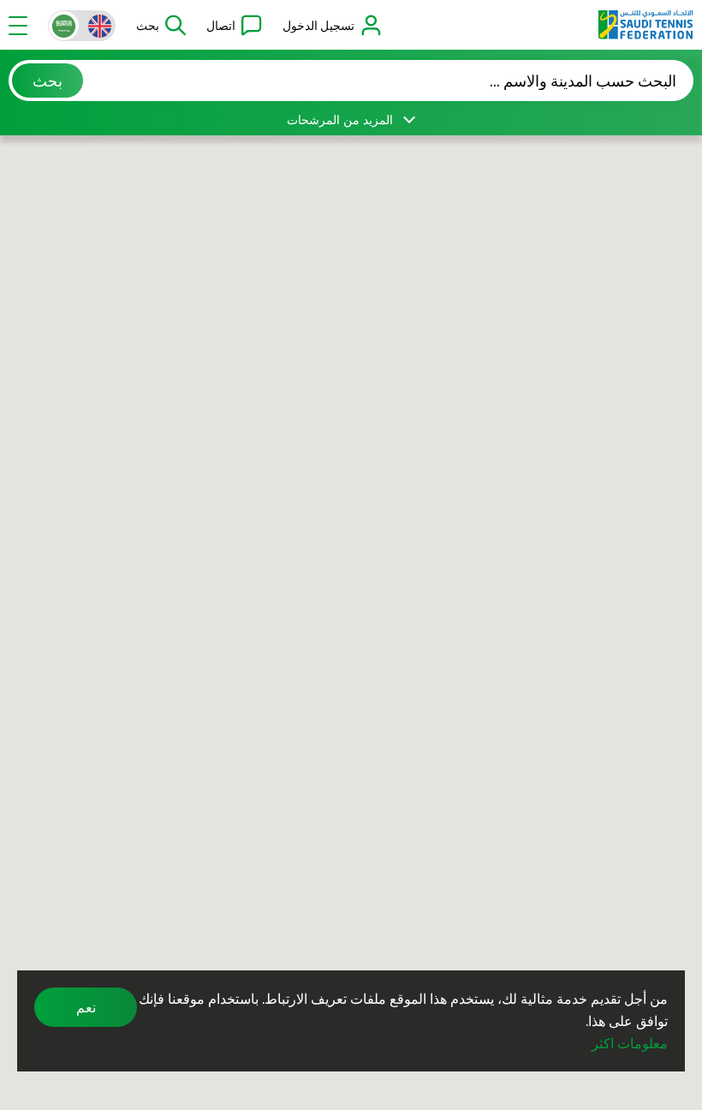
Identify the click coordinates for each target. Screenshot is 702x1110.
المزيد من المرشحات (340, 119)
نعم (86, 1007)
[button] (161, 25)
